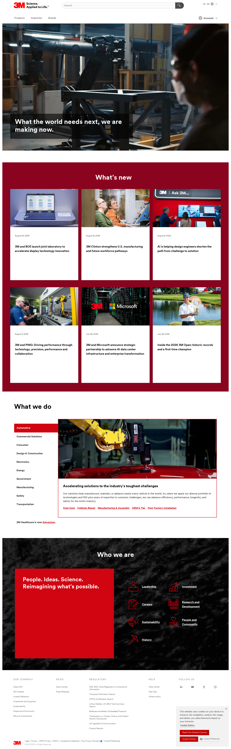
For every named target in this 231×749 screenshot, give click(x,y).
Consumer (22, 445)
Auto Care (69, 508)
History (147, 640)
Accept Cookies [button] (188, 739)
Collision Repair (86, 508)
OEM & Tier (138, 508)
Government (23, 479)
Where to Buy (155, 697)
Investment (189, 587)
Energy (20, 470)
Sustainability (151, 622)
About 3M (17, 687)
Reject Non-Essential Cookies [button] (194, 732)
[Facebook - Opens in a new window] (204, 687)
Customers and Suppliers (24, 702)
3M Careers (18, 692)
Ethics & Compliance (22, 716)
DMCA (56, 741)
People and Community (23, 711)
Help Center (154, 687)
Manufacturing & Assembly (114, 508)
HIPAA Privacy (45, 741)
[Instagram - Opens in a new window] (215, 687)
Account (208, 18)
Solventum (49, 522)
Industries (36, 18)
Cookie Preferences (112, 741)
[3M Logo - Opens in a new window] (31, 5)
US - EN (206, 4)
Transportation (25, 504)
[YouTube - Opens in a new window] (192, 687)
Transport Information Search (102, 694)
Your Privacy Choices (90, 741)
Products (19, 18)
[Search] (179, 5)
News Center (62, 687)
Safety (20, 496)
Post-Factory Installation (162, 508)
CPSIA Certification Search (101, 699)
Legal (27, 741)
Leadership (149, 587)
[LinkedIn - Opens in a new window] (181, 687)
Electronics (22, 462)
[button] (209, 739)
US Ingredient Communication (102, 724)
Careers (147, 604)
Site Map (153, 692)
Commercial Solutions (29, 436)
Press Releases (62, 692)
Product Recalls (96, 729)
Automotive (23, 428)
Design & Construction (29, 453)
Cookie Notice (187, 725)
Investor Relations (21, 697)
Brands (52, 18)
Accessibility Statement (70, 741)
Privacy (34, 741)
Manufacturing (25, 487)
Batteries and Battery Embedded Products (107, 711)
